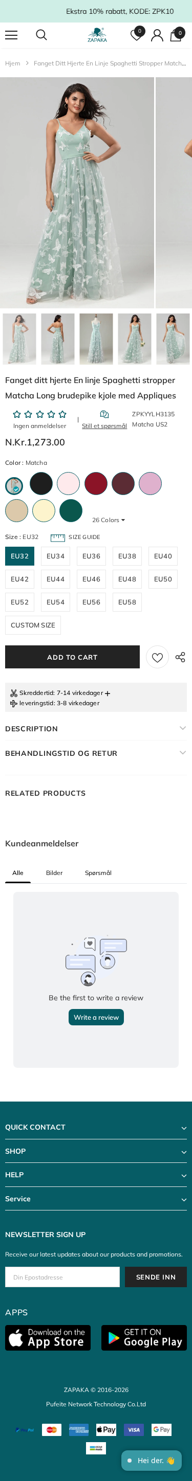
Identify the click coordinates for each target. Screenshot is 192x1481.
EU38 (127, 556)
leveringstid (36, 703)
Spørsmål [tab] (98, 873)
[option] (77, 192)
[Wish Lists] (157, 656)
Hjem (12, 63)
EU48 (127, 579)
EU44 (56, 579)
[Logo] (97, 35)
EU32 (20, 556)
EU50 (163, 579)
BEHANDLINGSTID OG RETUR (61, 753)
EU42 (20, 579)
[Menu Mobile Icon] (11, 35)
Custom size (33, 625)
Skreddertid (36, 693)
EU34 (56, 556)
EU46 (91, 579)
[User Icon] (157, 35)
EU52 (20, 602)
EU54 (56, 602)
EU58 (127, 602)
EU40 (163, 556)
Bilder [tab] (54, 873)
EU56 (91, 602)
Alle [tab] (18, 873)
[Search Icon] (51, 35)
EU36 (91, 556)
